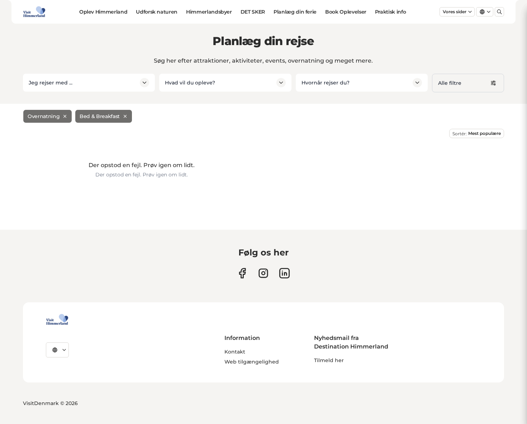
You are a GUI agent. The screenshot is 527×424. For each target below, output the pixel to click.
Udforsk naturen (156, 12)
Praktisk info (390, 12)
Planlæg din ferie (295, 12)
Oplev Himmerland (103, 12)
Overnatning (44, 116)
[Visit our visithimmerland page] (242, 273)
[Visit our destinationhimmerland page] (284, 273)
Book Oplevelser (345, 12)
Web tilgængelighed (251, 362)
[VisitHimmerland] (57, 319)
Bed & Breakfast (100, 116)
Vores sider (454, 11)
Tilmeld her (329, 360)
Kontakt (234, 352)
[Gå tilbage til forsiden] (34, 12)
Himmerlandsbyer (209, 12)
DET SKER (253, 12)
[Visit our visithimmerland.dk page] (263, 273)
